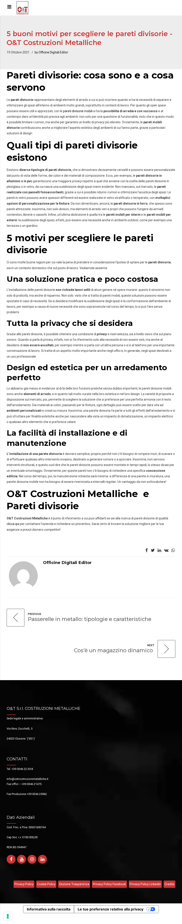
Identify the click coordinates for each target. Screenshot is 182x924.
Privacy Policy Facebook (109, 884)
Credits (169, 884)
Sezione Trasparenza (74, 884)
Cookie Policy (46, 884)
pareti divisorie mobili (78, 111)
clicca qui (13, 524)
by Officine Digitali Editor (51, 52)
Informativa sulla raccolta (48, 909)
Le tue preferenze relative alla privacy (110, 909)
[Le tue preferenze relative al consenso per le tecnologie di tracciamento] (8, 916)
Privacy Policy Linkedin (145, 884)
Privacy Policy (24, 884)
